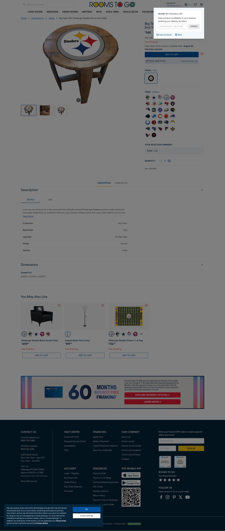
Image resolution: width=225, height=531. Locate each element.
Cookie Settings (86, 516)
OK (86, 509)
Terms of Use (61, 521)
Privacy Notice (42, 523)
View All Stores (166, 35)
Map (180, 35)
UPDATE (194, 26)
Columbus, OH (175, 14)
